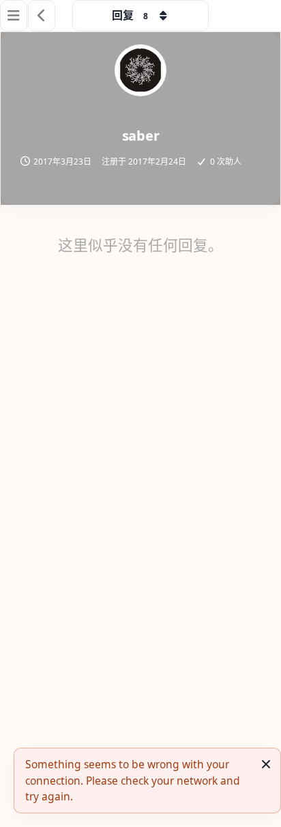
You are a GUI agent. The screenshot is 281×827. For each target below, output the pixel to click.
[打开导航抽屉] (13, 15)
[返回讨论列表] (41, 15)
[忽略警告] (266, 764)
